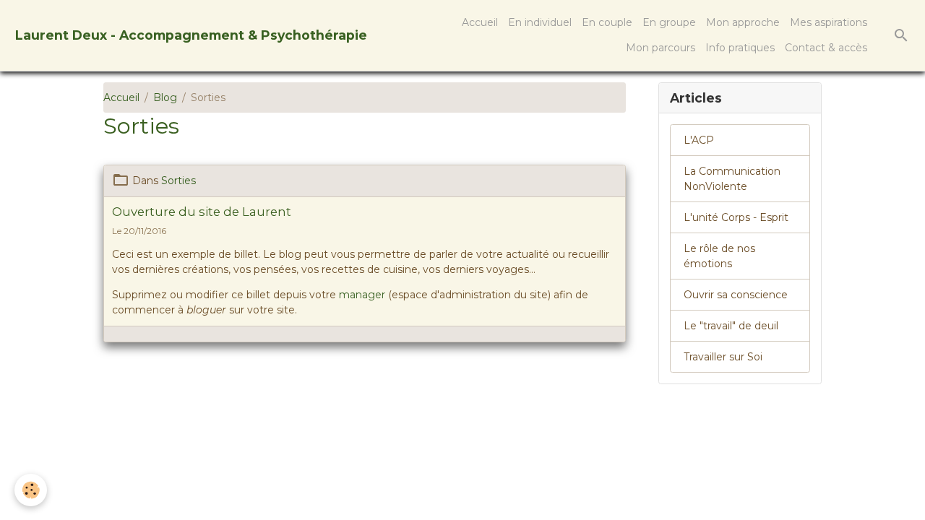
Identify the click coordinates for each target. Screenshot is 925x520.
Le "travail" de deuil (731, 325)
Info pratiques (740, 47)
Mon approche (743, 22)
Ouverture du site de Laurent (201, 211)
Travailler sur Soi (723, 356)
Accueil (480, 22)
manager (362, 294)
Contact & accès (826, 47)
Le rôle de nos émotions (719, 256)
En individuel (540, 22)
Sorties (178, 180)
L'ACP (699, 140)
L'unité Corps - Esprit (736, 217)
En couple (607, 22)
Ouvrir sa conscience (736, 294)
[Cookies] (30, 490)
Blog (165, 97)
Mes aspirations (828, 22)
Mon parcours (660, 47)
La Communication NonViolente (732, 179)
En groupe (669, 22)
